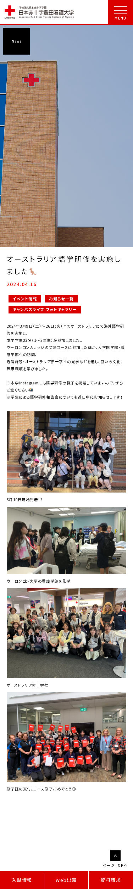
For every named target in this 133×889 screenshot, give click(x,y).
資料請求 (111, 880)
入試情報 (22, 880)
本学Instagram (24, 382)
